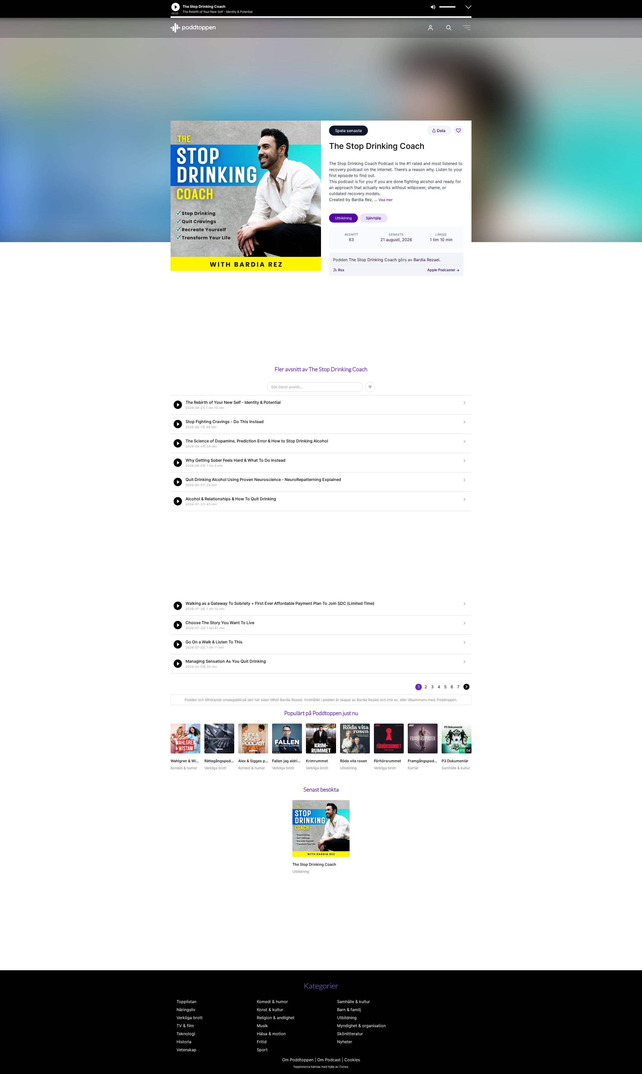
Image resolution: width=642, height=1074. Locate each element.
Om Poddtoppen (297, 1059)
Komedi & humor (272, 1001)
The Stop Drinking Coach (373, 259)
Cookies (352, 1059)
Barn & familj (349, 1009)
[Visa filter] (370, 387)
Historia (184, 1041)
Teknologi (186, 1033)
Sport (262, 1049)
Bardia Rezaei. (427, 259)
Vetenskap (186, 1049)
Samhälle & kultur (353, 1001)
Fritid (262, 1041)
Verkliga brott (190, 1017)
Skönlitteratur (350, 1033)
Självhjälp (373, 218)
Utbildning (343, 218)
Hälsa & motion (271, 1033)
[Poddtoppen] (193, 28)
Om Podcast (329, 1059)
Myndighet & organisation (361, 1025)
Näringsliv (186, 1009)
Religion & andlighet (275, 1017)
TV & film (185, 1025)
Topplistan (186, 1001)
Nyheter (344, 1041)
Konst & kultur (270, 1009)
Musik (262, 1025)
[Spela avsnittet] (178, 405)
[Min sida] (430, 28)
